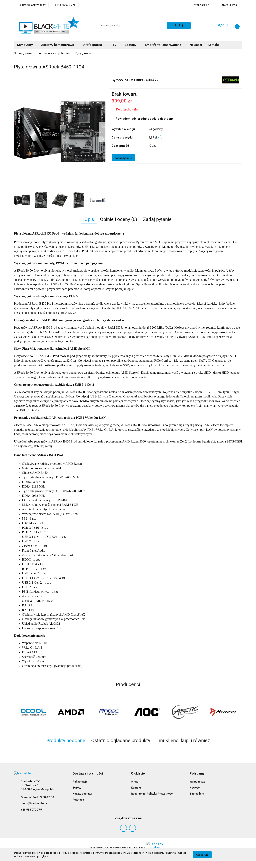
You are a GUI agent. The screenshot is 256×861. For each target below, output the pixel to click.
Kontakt (213, 45)
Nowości (196, 45)
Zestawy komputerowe (58, 45)
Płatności (79, 799)
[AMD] (71, 712)
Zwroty (77, 787)
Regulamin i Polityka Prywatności (152, 793)
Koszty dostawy (82, 793)
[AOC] (147, 712)
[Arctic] (185, 712)
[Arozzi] (223, 712)
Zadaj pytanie (123, 158)
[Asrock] (230, 79)
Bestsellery (197, 793)
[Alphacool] (33, 712)
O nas (134, 781)
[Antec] (109, 712)
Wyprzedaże (197, 781)
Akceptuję (202, 854)
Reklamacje (80, 781)
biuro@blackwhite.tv (34, 803)
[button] (88, 773)
